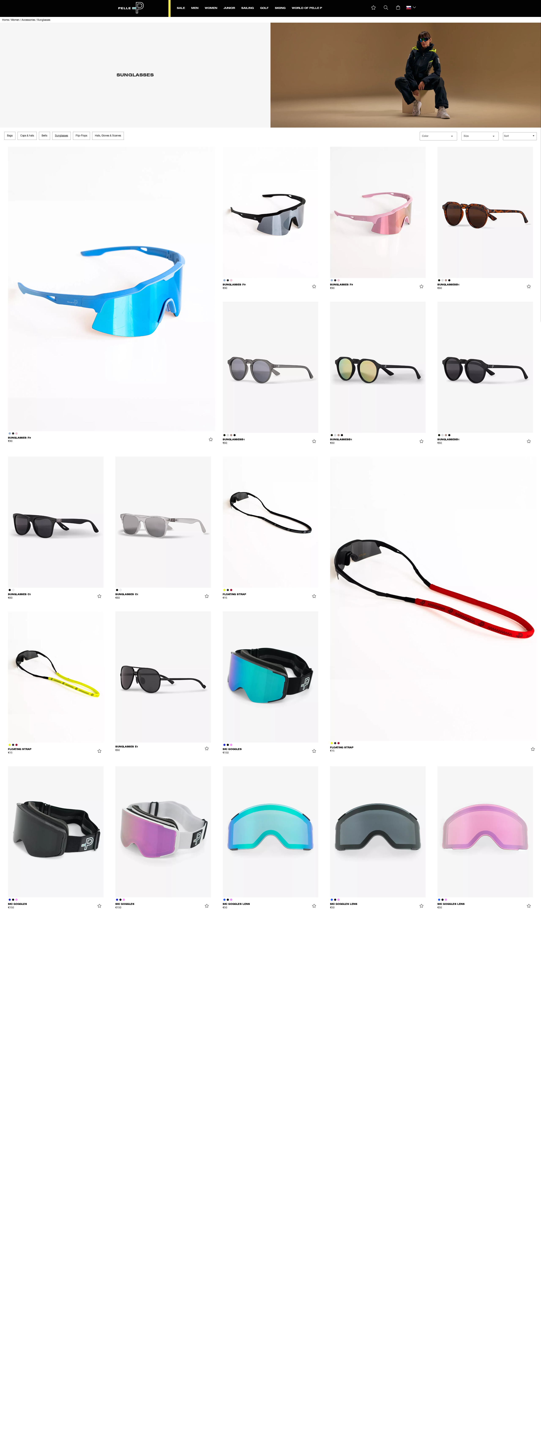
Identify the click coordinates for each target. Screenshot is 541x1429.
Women (15, 20)
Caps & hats (27, 136)
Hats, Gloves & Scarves (108, 136)
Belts (44, 136)
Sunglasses (43, 20)
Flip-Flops (81, 136)
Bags (10, 136)
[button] (373, 7)
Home (5, 20)
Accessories (28, 20)
